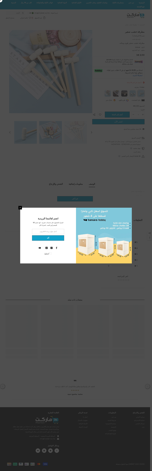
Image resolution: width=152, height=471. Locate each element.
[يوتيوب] (39, 247)
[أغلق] (20, 207)
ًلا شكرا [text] (47, 254)
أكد (48, 238)
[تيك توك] (46, 247)
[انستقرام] (51, 247)
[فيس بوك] (56, 247)
